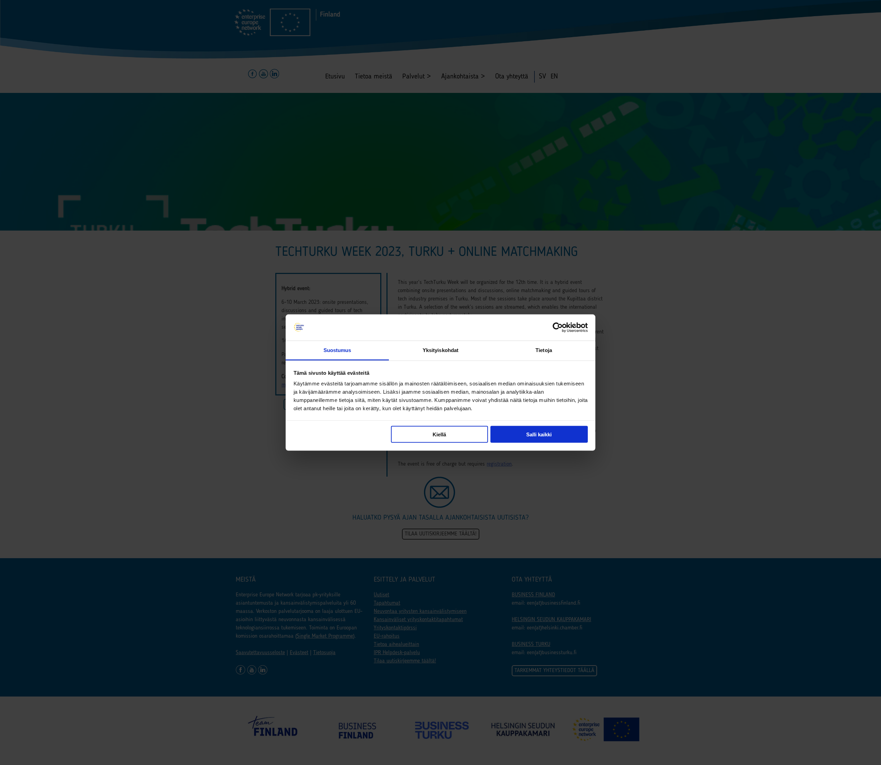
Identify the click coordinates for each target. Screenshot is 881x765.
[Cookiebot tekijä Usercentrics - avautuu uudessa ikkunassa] (558, 327)
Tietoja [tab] (543, 350)
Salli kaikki (539, 434)
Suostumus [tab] (337, 350)
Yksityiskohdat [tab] (440, 350)
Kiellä (439, 434)
